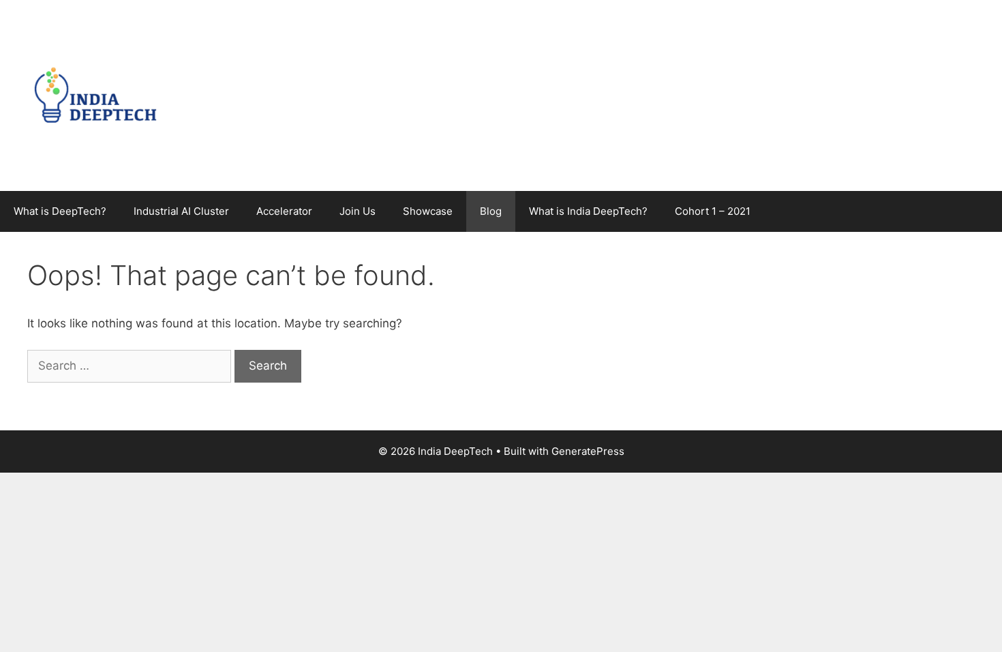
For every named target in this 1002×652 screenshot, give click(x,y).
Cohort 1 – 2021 (712, 211)
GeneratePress (587, 451)
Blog (491, 211)
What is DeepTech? (60, 211)
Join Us (357, 211)
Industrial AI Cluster (181, 211)
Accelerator (284, 211)
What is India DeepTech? (588, 211)
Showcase (428, 211)
